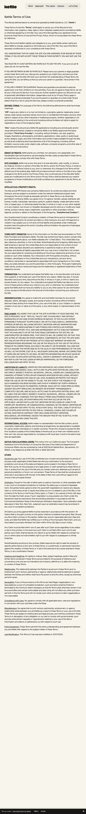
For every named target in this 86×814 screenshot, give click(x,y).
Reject (36, 811)
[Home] (10, 6)
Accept (43, 811)
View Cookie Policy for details (22, 811)
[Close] (83, 811)
